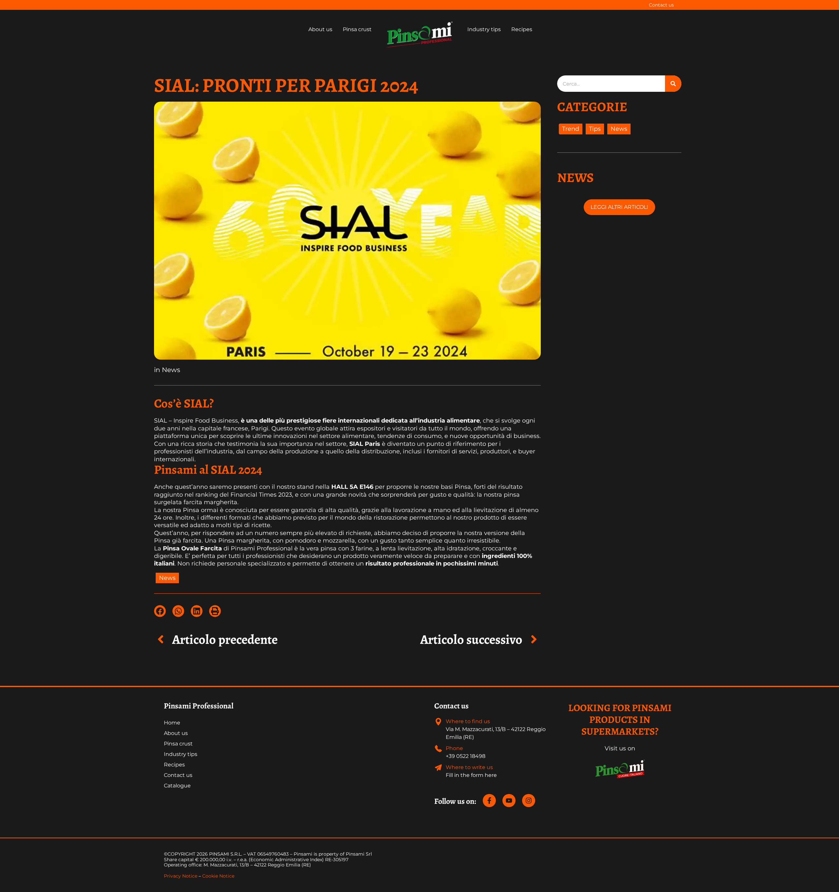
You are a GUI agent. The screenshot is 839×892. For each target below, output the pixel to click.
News (171, 370)
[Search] (673, 83)
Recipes (174, 765)
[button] (160, 611)
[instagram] (529, 800)
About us (176, 733)
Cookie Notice (218, 876)
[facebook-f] (492, 800)
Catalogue (177, 786)
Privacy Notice (180, 876)
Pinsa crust (178, 744)
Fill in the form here (471, 775)
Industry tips (180, 754)
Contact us (661, 5)
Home (172, 723)
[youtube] (511, 800)
